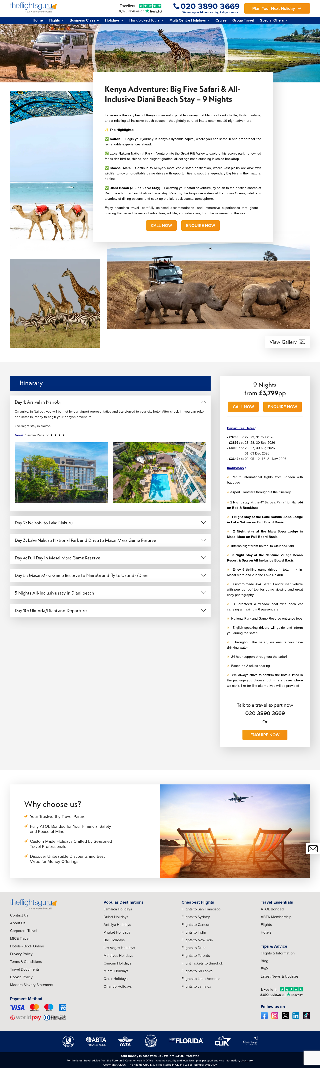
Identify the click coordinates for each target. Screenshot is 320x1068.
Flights (266, 924)
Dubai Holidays (116, 917)
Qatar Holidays (115, 978)
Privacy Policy (21, 954)
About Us (17, 923)
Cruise (221, 20)
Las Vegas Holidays (119, 947)
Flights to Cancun (196, 924)
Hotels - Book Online (27, 946)
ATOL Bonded (272, 909)
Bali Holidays (114, 940)
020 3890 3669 (265, 713)
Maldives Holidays (118, 955)
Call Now (161, 225)
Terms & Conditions (26, 961)
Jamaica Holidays (118, 909)
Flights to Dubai (194, 947)
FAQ (264, 968)
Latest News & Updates (279, 976)
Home (38, 20)
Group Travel (243, 20)
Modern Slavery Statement (31, 984)
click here (247, 1060)
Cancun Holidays (117, 963)
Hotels (266, 932)
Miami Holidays (116, 971)
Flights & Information (278, 953)
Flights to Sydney (196, 917)
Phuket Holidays (117, 932)
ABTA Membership (276, 917)
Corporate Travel (23, 930)
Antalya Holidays (117, 924)
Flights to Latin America (201, 978)
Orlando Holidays (118, 986)
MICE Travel (20, 938)
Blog (264, 961)
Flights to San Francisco (201, 909)
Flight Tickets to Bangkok (202, 963)
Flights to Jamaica (196, 986)
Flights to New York (197, 940)
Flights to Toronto (196, 955)
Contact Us (19, 915)
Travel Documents (25, 969)
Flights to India (194, 932)
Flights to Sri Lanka (197, 971)
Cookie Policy (21, 977)
